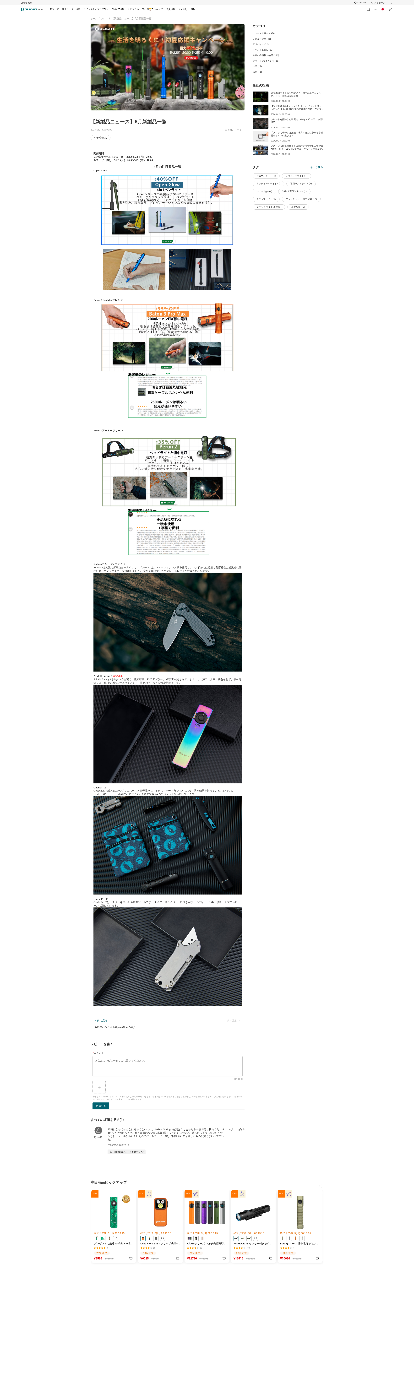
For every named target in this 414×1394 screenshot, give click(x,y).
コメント (98, 1052)
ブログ (104, 18)
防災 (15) (257, 72)
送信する (101, 1105)
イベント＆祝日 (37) (263, 50)
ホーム (94, 18)
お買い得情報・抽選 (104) (266, 55)
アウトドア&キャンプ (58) (266, 61)
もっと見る (316, 167)
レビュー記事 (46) (262, 39)
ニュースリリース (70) (264, 33)
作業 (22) (257, 66)
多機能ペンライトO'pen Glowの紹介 (115, 1027)
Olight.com (26, 2)
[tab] (54, 9)
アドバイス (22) (261, 44)
